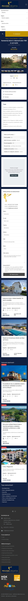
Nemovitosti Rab (6, 557)
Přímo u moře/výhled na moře (9, 498)
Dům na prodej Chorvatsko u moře (10, 555)
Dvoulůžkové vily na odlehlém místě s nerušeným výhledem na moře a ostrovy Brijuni (14, 385)
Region (2, 15)
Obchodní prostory (6, 494)
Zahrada (7, 97)
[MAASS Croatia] (11, 4)
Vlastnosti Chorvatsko (7, 553)
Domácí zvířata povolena (10, 91)
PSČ (4, 239)
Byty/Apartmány (6, 488)
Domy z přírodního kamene (8, 490)
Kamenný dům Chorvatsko (8, 550)
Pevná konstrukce (9, 94)
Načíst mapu (14, 175)
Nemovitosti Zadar (6, 562)
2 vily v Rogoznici (8, 466)
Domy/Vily (4, 492)
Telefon (5, 225)
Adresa (4, 232)
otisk (3, 537)
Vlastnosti (4, 502)
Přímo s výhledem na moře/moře (9, 496)
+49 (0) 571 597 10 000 (13, 204)
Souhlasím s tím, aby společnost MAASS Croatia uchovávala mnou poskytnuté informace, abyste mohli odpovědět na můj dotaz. (14, 269)
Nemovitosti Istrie (6, 559)
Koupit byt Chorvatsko (7, 548)
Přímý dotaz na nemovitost (11, 191)
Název (4, 211)
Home (7, 38)
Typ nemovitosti (4, 10)
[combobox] (14, 12)
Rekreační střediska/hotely (8, 500)
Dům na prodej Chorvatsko (8, 546)
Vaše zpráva (6, 253)
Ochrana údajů (5, 539)
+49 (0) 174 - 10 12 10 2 (8, 527)
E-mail (4, 218)
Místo (2, 21)
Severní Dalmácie (14, 38)
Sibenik (21, 38)
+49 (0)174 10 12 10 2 (12, 206)
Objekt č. (3, 26)
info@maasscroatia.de (13, 208)
